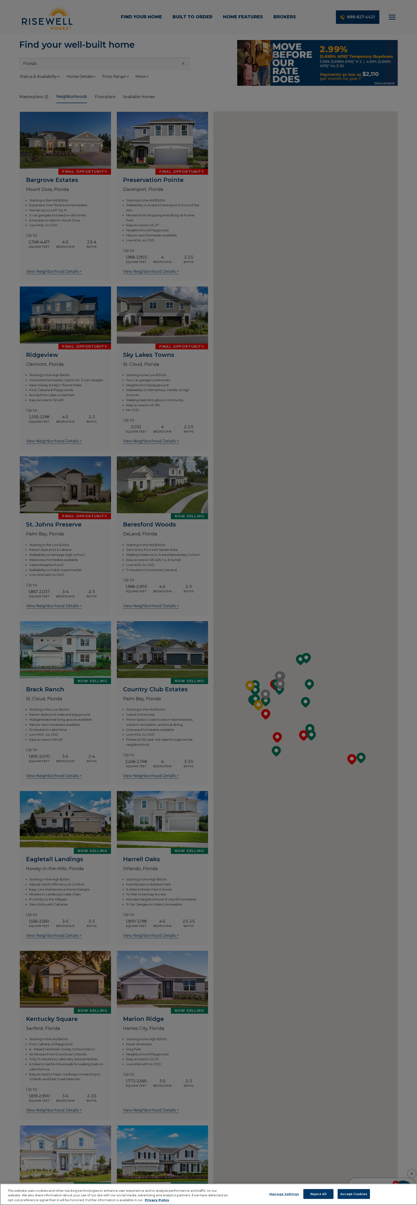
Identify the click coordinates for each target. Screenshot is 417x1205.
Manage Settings (284, 1194)
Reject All (318, 1194)
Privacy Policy (157, 1200)
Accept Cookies (353, 1194)
